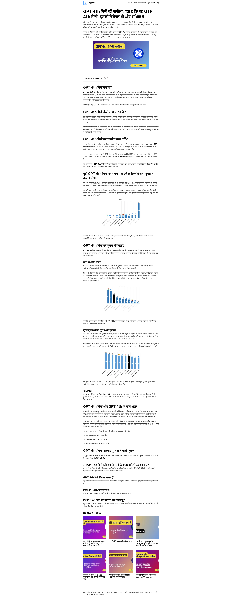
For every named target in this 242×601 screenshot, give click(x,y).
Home (130, 3)
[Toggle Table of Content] (105, 78)
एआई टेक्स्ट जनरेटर (140, 3)
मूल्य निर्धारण (151, 3)
